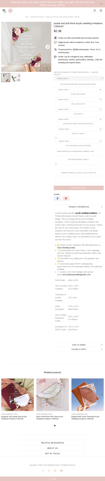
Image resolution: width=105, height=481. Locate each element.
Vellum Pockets (78, 104)
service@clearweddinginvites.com (76, 274)
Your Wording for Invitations (78, 146)
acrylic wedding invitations (86, 213)
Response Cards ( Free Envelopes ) (78, 124)
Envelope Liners (78, 94)
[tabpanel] (17, 401)
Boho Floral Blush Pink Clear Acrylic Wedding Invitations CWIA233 (49, 418)
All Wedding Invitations (37, 17)
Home (27, 17)
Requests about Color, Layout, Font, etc (78, 173)
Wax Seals (78, 114)
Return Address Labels (78, 159)
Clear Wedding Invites (10, 10)
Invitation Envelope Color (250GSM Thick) (78, 84)
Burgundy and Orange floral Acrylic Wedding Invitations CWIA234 (14, 418)
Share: (57, 194)
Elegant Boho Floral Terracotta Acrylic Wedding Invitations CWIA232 (85, 418)
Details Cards (78, 133)
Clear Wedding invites (66, 248)
